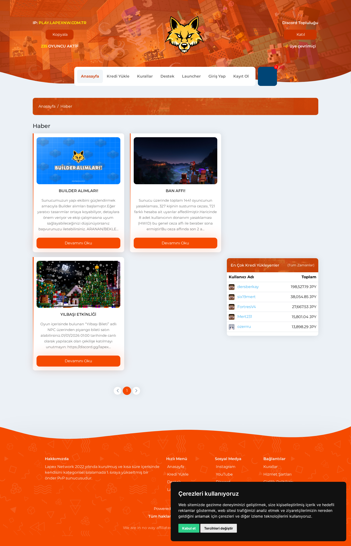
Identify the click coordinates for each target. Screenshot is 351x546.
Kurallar (145, 76)
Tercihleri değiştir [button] (218, 528)
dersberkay (247, 286)
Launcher (191, 76)
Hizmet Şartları (277, 474)
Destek (167, 76)
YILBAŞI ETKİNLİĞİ (78, 314)
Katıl (301, 34)
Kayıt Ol (241, 76)
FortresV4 (246, 306)
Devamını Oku (78, 243)
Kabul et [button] (189, 528)
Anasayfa (90, 76)
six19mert (246, 296)
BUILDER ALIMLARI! (78, 191)
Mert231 (244, 316)
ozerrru (243, 326)
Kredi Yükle (118, 76)
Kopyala (60, 34)
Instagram (225, 466)
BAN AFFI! (175, 191)
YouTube (224, 474)
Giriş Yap (217, 76)
